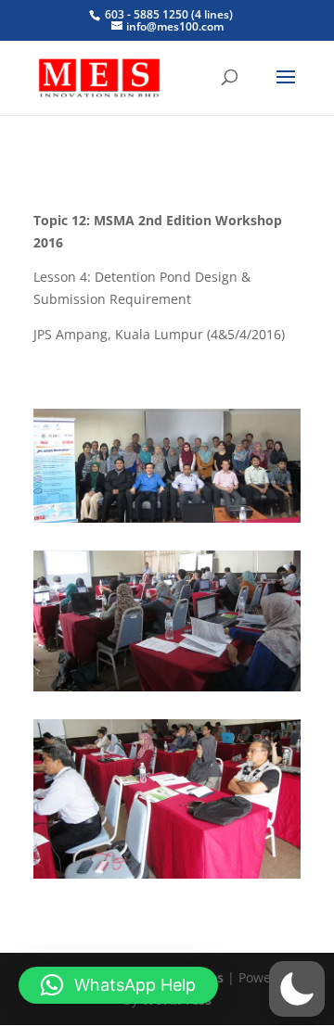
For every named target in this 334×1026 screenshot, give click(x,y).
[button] (297, 989)
